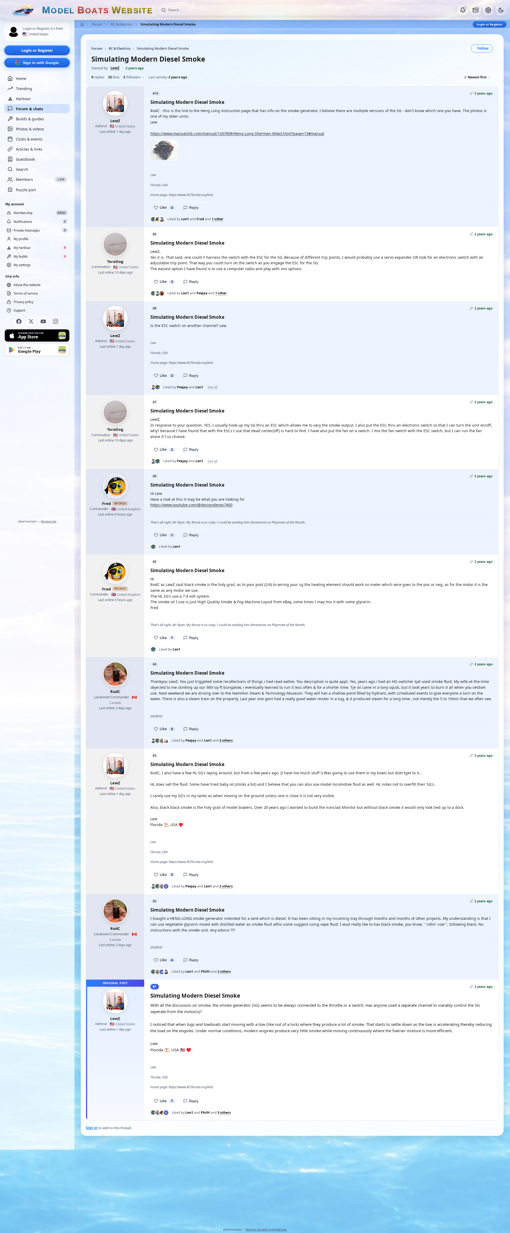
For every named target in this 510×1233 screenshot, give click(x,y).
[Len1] (153, 219)
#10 (156, 93)
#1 (154, 987)
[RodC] (162, 293)
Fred (200, 219)
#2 (154, 901)
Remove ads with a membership (266, 1229)
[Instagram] (55, 321)
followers (132, 77)
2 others (224, 972)
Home (21, 78)
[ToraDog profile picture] (115, 244)
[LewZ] (166, 741)
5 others (224, 1113)
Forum (97, 24)
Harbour (23, 98)
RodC (115, 691)
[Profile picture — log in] (13, 32)
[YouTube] (43, 321)
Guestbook (25, 159)
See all (212, 387)
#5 (154, 562)
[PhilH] (162, 741)
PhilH (205, 971)
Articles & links (29, 149)
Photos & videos (30, 128)
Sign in (91, 1127)
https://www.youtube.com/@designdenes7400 (191, 504)
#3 (154, 756)
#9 (154, 234)
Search (22, 169)
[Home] (82, 24)
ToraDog (115, 261)
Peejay (202, 293)
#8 (154, 308)
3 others (226, 740)
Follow (482, 48)
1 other (217, 219)
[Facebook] (19, 321)
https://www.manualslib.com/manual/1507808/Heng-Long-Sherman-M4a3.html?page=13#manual (237, 133)
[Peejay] (162, 219)
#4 (154, 664)
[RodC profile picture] (115, 674)
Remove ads (48, 521)
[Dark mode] (501, 10)
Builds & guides (30, 118)
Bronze (120, 503)
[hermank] (166, 886)
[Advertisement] (37, 438)
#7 (154, 402)
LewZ (115, 68)
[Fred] (157, 219)
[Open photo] (163, 150)
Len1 (185, 219)
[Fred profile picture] (115, 486)
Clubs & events (29, 139)
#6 (154, 476)
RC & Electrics (121, 24)
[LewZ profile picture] (115, 103)
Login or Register (37, 50)
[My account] (488, 10)
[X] (31, 321)
